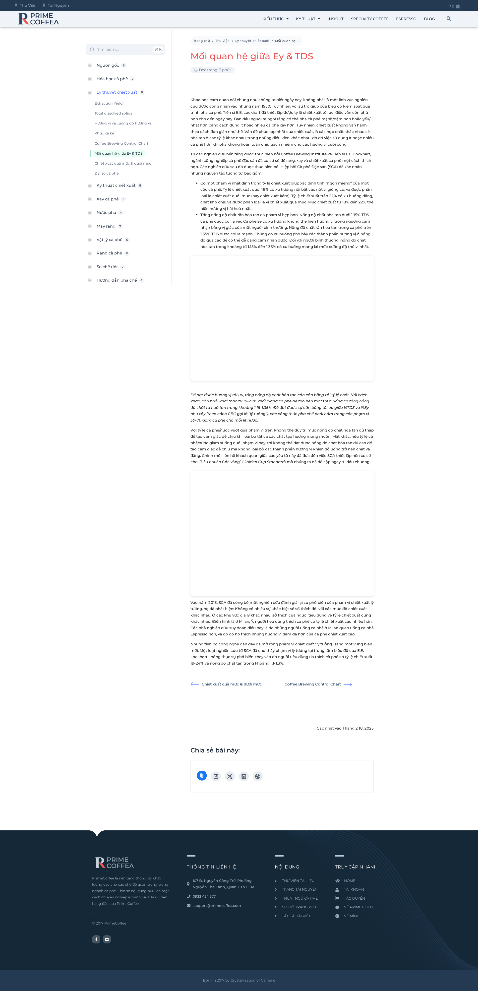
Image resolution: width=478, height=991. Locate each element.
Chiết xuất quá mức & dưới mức (232, 684)
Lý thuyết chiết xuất (252, 41)
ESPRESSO (406, 18)
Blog (429, 18)
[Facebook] (216, 776)
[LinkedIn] (244, 776)
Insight (336, 18)
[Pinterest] (258, 776)
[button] (449, 19)
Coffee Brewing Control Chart (313, 684)
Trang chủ (201, 41)
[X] (230, 776)
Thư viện (222, 41)
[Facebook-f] (96, 939)
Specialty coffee (370, 18)
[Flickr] (107, 939)
